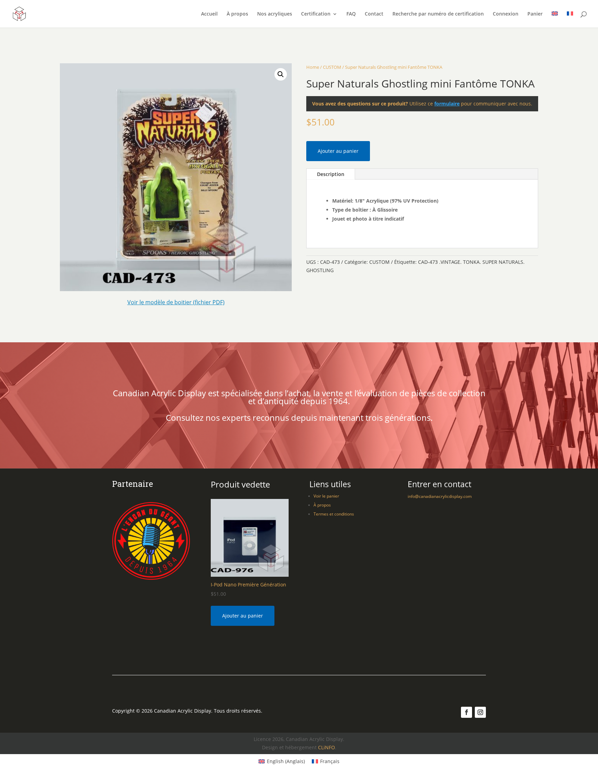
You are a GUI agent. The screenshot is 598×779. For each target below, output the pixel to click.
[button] (280, 74)
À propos (237, 14)
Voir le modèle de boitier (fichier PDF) (176, 302)
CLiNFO (326, 747)
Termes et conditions (334, 514)
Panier (535, 14)
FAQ (351, 14)
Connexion (505, 14)
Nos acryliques (274, 14)
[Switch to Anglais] (555, 19)
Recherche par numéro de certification (438, 14)
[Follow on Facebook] (466, 712)
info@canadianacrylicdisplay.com (440, 496)
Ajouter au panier (338, 151)
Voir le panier (326, 496)
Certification (315, 14)
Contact (374, 14)
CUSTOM (332, 67)
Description (330, 174)
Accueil (209, 14)
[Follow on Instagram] (480, 712)
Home (312, 67)
